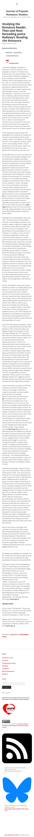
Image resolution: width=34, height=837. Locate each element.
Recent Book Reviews (8, 671)
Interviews (5, 660)
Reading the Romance (12, 55)
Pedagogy (5, 666)
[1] (3, 196)
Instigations (5, 668)
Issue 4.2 (14, 635)
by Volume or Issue (7, 658)
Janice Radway (17, 52)
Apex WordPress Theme (11, 835)
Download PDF (13, 63)
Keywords (5, 674)
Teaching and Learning (8, 663)
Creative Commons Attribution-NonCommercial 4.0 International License (15, 725)
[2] (3, 399)
